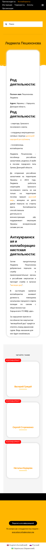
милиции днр (16, 285)
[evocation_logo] (13, 15)
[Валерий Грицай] (23, 367)
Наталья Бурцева (23, 468)
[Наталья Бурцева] (23, 449)
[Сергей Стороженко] (23, 408)
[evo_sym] (23, 508)
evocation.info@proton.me (23, 532)
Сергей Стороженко (23, 427)
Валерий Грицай (23, 386)
